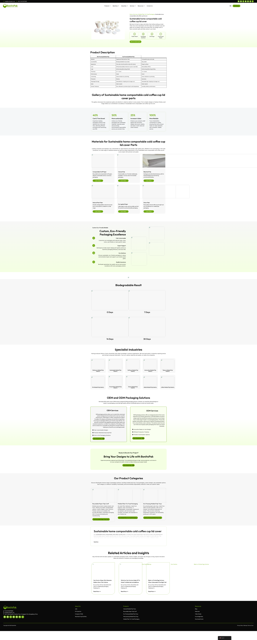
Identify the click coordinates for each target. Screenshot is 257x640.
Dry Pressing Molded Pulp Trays (101, 504)
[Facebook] (241, 1)
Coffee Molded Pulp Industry (167, 387)
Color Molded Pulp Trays (125, 504)
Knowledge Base (199, 616)
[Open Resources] (144, 6)
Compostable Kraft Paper (99, 172)
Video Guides (198, 614)
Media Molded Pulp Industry (150, 387)
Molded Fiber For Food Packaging (146, 14)
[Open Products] (110, 6)
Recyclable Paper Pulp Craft (130, 611)
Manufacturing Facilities (81, 616)
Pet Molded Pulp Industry (98, 387)
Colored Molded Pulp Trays (129, 609)
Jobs (76, 609)
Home (131, 14)
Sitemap (245, 625)
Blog (196, 609)
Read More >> (97, 591)
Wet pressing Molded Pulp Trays (152, 504)
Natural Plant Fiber (98, 202)
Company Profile (79, 614)
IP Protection (78, 611)
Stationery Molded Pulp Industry (98, 371)
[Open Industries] (127, 6)
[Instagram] (243, 1)
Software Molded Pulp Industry (133, 371)
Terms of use (250, 625)
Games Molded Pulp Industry (133, 387)
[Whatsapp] (253, 1)
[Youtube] (246, 1)
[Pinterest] (248, 1)
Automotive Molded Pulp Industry (150, 371)
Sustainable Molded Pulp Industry (115, 371)
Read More (96, 541)
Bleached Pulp (147, 172)
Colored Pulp (121, 172)
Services (135, 14)
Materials (197, 611)
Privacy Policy (240, 625)
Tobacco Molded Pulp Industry (168, 371)
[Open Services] (135, 6)
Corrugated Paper (123, 204)
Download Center (199, 619)
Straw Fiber (147, 202)
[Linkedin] (239, 1)
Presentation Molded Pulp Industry (115, 387)
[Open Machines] (118, 6)
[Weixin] (250, 1)
